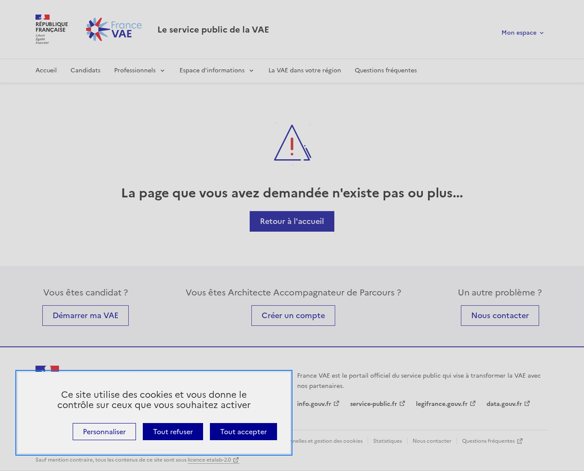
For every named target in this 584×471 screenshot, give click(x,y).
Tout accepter (243, 431)
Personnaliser (104, 431)
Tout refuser (173, 431)
